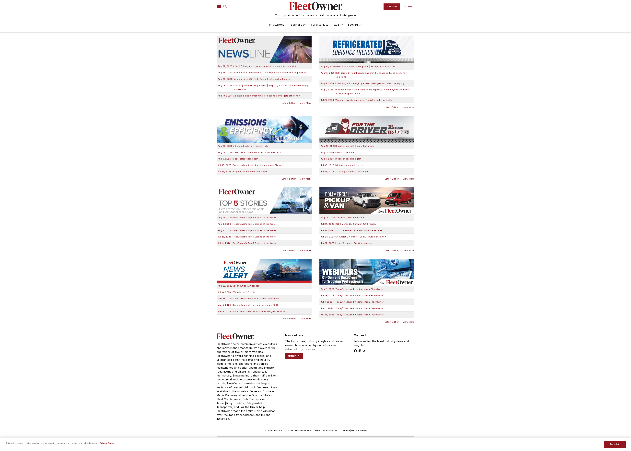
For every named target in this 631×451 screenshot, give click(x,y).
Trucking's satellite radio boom (345, 171)
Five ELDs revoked (338, 152)
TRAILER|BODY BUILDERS (354, 430)
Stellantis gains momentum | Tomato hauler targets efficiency (259, 95)
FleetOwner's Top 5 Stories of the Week (247, 217)
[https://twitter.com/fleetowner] (364, 350)
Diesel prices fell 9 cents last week (347, 146)
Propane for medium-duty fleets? (243, 171)
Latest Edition (289, 103)
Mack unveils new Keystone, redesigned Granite (251, 311)
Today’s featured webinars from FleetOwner (352, 289)
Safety (338, 25)
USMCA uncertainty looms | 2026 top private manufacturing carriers (262, 72)
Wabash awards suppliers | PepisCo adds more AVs (356, 100)
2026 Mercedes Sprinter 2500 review (348, 224)
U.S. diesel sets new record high (243, 146)
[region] (315, 444)
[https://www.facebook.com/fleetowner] (355, 350)
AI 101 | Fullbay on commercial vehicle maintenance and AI (257, 66)
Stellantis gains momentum (342, 217)
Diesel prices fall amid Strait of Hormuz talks (249, 152)
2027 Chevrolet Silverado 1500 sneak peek (351, 230)
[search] (225, 6)
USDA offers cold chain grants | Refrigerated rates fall (358, 66)
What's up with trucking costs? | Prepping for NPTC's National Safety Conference (263, 87)
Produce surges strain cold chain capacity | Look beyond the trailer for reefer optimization (365, 91)
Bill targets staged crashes (343, 165)
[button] (219, 6)
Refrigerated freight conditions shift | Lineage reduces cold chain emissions (364, 75)
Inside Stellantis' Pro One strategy (346, 243)
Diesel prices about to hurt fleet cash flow (248, 298)
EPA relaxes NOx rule (236, 292)
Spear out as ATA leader (238, 285)
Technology (297, 25)
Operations (276, 25)
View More (306, 103)
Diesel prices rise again (238, 158)
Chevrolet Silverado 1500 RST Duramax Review (353, 236)
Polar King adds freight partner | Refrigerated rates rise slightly (362, 83)
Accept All (615, 444)
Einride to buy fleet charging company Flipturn (250, 165)
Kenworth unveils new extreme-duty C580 (248, 305)
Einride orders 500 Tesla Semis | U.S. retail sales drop (254, 79)
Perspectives (319, 25)
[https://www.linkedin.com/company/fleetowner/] (360, 350)
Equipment (355, 25)
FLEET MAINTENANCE (299, 430)
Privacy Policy (107, 443)
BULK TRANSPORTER (326, 430)
